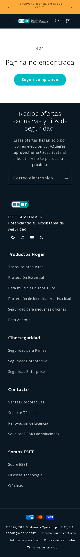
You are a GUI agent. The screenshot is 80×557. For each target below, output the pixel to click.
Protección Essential (26, 278)
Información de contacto (58, 533)
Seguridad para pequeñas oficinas (37, 309)
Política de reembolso (59, 540)
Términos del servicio (42, 547)
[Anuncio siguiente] (71, 6)
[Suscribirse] (66, 178)
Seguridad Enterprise (26, 372)
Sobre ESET (18, 465)
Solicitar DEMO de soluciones (33, 434)
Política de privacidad (25, 540)
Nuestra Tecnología (25, 475)
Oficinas (15, 486)
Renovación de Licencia (28, 423)
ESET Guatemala (29, 527)
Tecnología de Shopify (20, 533)
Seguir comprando (40, 80)
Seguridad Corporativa (27, 361)
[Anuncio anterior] (8, 6)
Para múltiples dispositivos (32, 288)
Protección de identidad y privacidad (39, 299)
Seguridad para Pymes (27, 351)
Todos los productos (25, 267)
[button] (10, 21)
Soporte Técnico (22, 413)
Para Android (19, 320)
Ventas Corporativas (26, 402)
